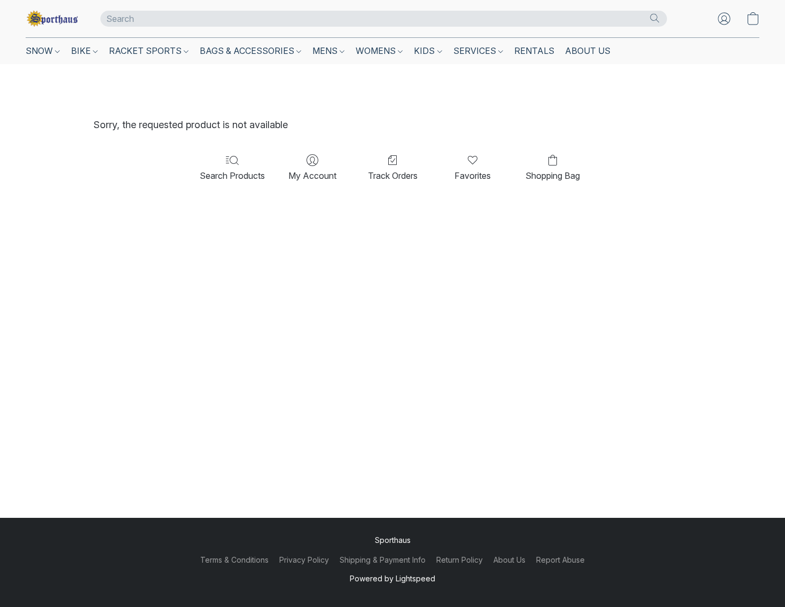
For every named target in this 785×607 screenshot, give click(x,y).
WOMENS (377, 50)
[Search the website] (655, 18)
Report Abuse (560, 559)
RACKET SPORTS (146, 50)
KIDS (425, 50)
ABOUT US (587, 50)
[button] (52, 18)
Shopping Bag (552, 175)
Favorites (472, 175)
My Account (312, 175)
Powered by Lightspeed (392, 578)
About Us (509, 559)
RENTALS (534, 50)
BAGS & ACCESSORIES (248, 50)
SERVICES (475, 50)
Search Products (232, 175)
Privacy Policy (304, 559)
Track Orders (393, 175)
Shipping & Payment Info (383, 559)
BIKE (82, 50)
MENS (326, 50)
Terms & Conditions (234, 559)
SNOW (40, 50)
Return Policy (459, 559)
